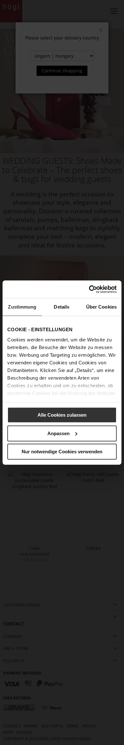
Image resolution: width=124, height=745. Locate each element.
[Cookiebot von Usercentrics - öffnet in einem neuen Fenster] (89, 289)
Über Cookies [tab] (101, 307)
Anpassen (58, 433)
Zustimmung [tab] (22, 307)
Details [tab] (61, 307)
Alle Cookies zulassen (62, 415)
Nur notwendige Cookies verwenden (62, 451)
